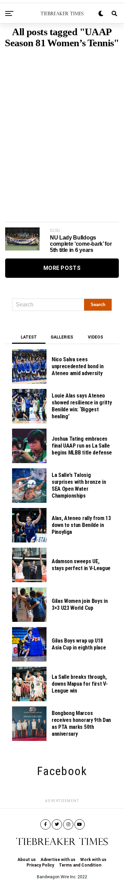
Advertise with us (58, 859)
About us (27, 859)
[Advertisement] (62, 124)
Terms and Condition (80, 865)
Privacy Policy (40, 865)
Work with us (93, 859)
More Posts (62, 268)
